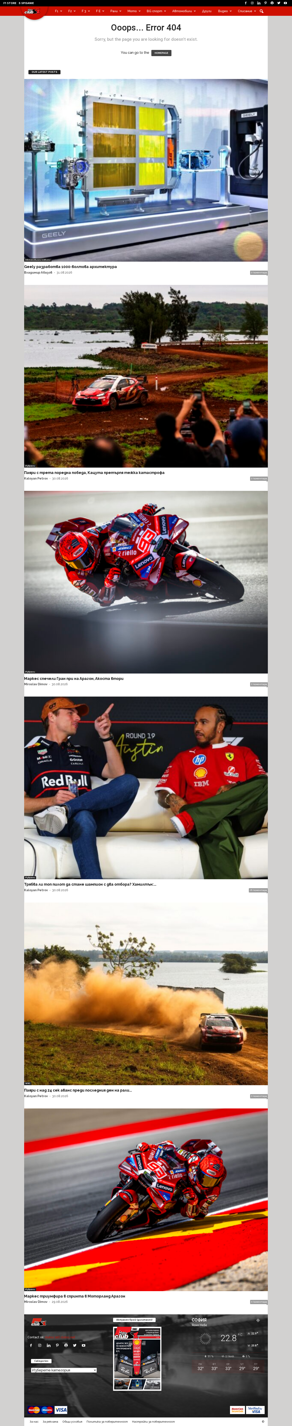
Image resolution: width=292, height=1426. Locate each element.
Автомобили (182, 11)
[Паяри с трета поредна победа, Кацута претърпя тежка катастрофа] (146, 376)
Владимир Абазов (38, 272)
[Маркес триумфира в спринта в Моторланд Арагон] (146, 1199)
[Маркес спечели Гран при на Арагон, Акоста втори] (146, 582)
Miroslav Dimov (35, 684)
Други (206, 11)
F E (98, 11)
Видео (223, 11)
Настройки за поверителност (153, 1421)
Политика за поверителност (107, 1421)
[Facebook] (245, 3)
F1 (56, 11)
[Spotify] (272, 3)
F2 (70, 11)
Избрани (30, 466)
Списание (245, 11)
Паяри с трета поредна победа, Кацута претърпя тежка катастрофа (94, 472)
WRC (27, 1083)
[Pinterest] (265, 3)
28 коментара (258, 890)
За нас (34, 1421)
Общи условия (72, 1421)
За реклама (50, 1421)
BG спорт (154, 11)
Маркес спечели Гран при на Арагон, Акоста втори (74, 678)
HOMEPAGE (161, 53)
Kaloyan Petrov (36, 478)
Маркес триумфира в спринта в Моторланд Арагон (74, 1296)
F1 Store (9, 3)
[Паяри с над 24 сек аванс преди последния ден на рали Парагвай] (146, 994)
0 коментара (259, 272)
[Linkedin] (258, 3)
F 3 (84, 11)
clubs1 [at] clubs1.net (60, 1337)
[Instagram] (252, 3)
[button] (261, 11)
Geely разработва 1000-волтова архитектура (70, 266)
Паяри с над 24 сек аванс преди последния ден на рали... (78, 1090)
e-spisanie (26, 3)
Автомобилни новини (37, 260)
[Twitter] (278, 3)
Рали (114, 11)
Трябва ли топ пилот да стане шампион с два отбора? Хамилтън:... (90, 884)
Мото (132, 11)
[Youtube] (285, 3)
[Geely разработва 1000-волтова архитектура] (146, 170)
